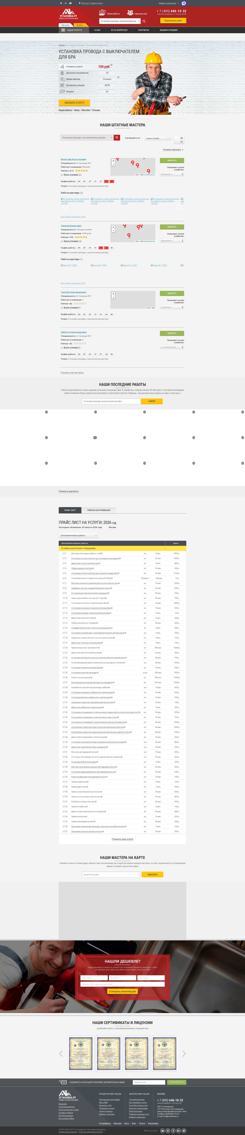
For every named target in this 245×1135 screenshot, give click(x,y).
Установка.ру (105, 1123)
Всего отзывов (73, 174)
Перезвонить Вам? (173, 20)
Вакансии (63, 1104)
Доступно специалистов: (77, 73)
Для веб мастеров (136, 1100)
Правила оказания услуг (139, 1114)
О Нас (97, 30)
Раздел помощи (106, 1111)
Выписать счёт (105, 1105)
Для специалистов (67, 1107)
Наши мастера (141, 13)
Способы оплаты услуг (138, 1105)
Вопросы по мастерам (138, 1108)
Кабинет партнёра (107, 1114)
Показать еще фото (69, 491)
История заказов (66, 1116)
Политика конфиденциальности (91, 1132)
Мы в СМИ (103, 1103)
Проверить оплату (107, 1108)
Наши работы (113, 13)
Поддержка (153, 1123)
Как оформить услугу (138, 1103)
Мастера (86, 110)
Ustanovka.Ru (150, 175)
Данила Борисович (71, 225)
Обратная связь (136, 1111)
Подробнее (9, 431)
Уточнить (107, 79)
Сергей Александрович (73, 292)
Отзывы (96, 110)
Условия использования (68, 1132)
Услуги (62, 45)
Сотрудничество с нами (69, 1110)
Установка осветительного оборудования (78, 548)
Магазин (65, 25)
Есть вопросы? (119, 30)
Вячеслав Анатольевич (73, 159)
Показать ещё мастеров (72, 372)
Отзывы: (70, 91)
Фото (126, 1123)
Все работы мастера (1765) (73, 217)
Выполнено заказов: (75, 85)
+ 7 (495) (171, 11)
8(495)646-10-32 (172, 1114)
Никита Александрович (74, 332)
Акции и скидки (168, 30)
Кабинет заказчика (167, 3)
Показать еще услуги (122, 839)
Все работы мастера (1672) (73, 283)
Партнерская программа (109, 1100)
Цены (77, 110)
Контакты (143, 30)
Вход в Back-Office (66, 1119)
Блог (134, 1123)
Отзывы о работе (66, 1113)
